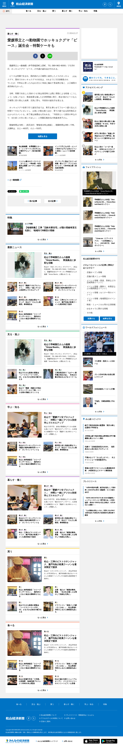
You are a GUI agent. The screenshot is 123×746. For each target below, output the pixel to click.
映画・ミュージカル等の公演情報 (101, 304)
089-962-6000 (59, 65)
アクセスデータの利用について (52, 718)
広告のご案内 (45, 721)
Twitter (110, 4)
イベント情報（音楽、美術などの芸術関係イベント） (101, 281)
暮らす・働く (67, 11)
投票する (91, 318)
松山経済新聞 (22, 4)
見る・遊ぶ (41, 11)
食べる (28, 11)
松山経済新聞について (49, 715)
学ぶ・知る (83, 11)
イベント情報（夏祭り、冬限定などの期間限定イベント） (101, 287)
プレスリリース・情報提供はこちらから (80, 715)
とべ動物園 (14, 180)
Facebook (105, 4)
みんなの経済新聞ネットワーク (17, 741)
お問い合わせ (70, 718)
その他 (89, 313)
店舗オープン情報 (94, 272)
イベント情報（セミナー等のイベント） (101, 293)
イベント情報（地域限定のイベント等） (101, 299)
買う (54, 11)
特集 (95, 11)
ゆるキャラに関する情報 (97, 308)
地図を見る (42, 136)
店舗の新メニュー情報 (96, 276)
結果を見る (107, 318)
